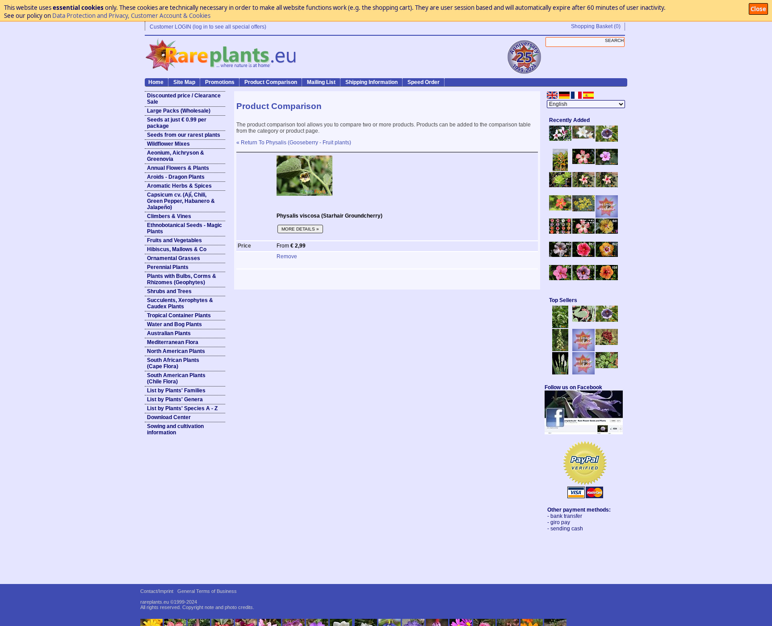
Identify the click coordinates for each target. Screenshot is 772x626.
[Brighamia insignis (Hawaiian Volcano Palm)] (560, 185)
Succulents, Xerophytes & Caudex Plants (180, 303)
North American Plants (176, 351)
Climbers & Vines (169, 216)
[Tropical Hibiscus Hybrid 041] (607, 232)
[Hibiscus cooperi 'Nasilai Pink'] (583, 162)
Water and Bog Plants (174, 324)
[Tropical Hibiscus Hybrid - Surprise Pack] (560, 232)
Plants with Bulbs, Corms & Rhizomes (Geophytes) (181, 279)
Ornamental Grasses (173, 258)
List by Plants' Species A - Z (182, 408)
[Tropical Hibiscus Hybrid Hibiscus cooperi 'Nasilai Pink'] (583, 232)
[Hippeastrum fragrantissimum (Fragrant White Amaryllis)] (583, 137)
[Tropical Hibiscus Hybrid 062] (607, 255)
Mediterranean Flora (172, 342)
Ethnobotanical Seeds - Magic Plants (184, 228)
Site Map (184, 82)
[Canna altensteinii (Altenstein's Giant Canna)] (560, 169)
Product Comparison (270, 82)
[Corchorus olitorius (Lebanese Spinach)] (607, 366)
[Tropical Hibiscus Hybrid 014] (560, 278)
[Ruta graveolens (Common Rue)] (583, 209)
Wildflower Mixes (168, 144)
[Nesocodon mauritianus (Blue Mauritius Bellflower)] (607, 140)
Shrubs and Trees (169, 291)
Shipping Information (371, 82)
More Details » (300, 229)
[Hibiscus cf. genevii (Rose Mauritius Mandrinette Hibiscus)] (583, 185)
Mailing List (321, 82)
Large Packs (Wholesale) (178, 111)
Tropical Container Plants (179, 315)
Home (156, 82)
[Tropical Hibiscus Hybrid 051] (607, 216)
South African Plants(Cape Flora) (173, 363)
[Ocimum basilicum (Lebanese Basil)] (560, 326)
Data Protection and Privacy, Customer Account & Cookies (131, 16)
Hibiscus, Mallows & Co (176, 249)
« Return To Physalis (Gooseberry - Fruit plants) (293, 142)
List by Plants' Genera (175, 399)
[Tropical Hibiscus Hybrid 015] (583, 278)
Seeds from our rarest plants (183, 135)
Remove (287, 256)
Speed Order (423, 82)
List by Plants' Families (176, 390)
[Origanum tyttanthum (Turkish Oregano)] (583, 373)
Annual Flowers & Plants (178, 168)
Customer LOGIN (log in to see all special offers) (208, 27)
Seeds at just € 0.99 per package (176, 123)
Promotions (220, 82)
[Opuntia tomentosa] (583, 320)
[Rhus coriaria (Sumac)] (607, 343)
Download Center (169, 417)
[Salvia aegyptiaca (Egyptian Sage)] (583, 349)
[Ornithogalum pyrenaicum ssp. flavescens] (560, 349)
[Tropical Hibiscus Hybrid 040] (560, 255)
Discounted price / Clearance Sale (184, 98)
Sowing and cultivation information (175, 429)
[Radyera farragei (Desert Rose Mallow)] (607, 163)
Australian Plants (169, 333)
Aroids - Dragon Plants (176, 177)
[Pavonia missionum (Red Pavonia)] (560, 209)
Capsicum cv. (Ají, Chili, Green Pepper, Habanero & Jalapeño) (181, 201)
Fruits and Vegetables (174, 240)
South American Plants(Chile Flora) (176, 378)
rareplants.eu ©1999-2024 (168, 602)
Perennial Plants (168, 267)
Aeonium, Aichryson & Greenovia (175, 156)
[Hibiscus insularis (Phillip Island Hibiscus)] (560, 139)
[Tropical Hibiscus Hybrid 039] (607, 278)
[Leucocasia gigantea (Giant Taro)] (560, 373)
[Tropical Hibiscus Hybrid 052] (583, 255)
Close (758, 9)
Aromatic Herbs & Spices (179, 186)
